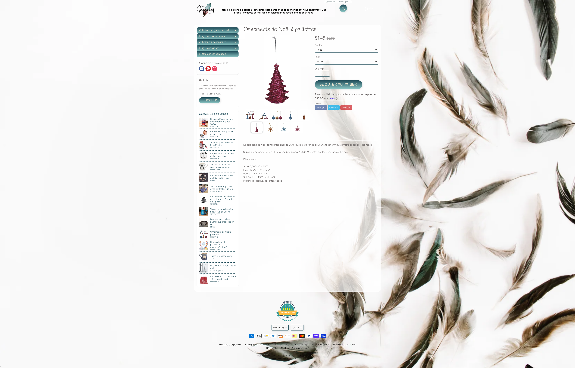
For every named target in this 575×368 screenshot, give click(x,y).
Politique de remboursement (261, 344)
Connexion (330, 2)
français (278, 327)
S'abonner (210, 100)
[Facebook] (201, 68)
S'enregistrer (344, 2)
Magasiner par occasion (219, 36)
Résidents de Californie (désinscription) (287, 348)
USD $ (296, 327)
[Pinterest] (208, 68)
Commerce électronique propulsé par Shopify (287, 358)
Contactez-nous (288, 344)
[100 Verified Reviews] (287, 322)
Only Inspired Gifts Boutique (284, 356)
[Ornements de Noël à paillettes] (250, 115)
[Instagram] (214, 68)
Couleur (319, 44)
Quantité (319, 68)
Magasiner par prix (219, 48)
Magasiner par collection (212, 54)
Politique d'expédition (230, 344)
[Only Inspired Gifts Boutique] (205, 11)
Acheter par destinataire (219, 42)
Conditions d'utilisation (344, 344)
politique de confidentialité (314, 344)
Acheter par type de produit (219, 30)
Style (317, 56)
